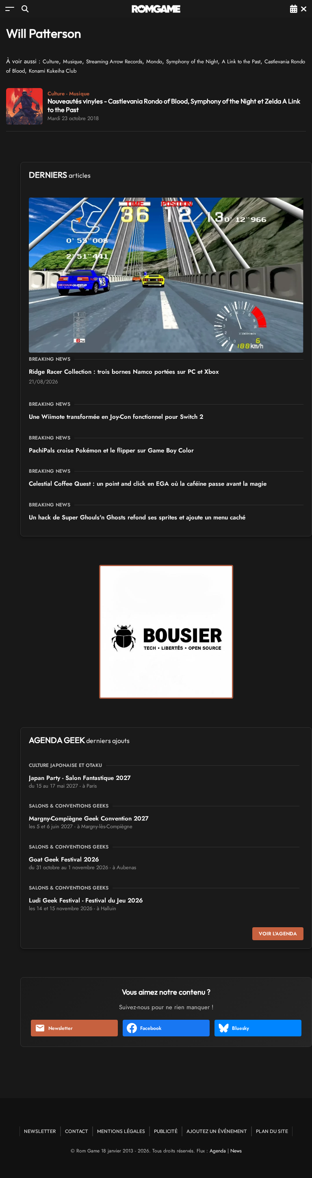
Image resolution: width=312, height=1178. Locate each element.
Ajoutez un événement (216, 1131)
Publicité (166, 1131)
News (236, 1150)
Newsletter (60, 1028)
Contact (76, 1131)
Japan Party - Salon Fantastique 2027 (80, 777)
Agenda (218, 1150)
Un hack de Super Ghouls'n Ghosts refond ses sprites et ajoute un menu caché (137, 517)
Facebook (150, 1028)
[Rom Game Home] (156, 9)
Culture (51, 61)
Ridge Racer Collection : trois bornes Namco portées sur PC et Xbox (124, 371)
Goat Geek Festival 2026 (64, 859)
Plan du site (272, 1131)
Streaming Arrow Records (114, 61)
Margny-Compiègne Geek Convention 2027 (89, 818)
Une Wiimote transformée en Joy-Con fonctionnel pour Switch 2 (116, 416)
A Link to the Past (241, 61)
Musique (72, 61)
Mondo (154, 61)
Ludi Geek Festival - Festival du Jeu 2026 (86, 900)
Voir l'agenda (278, 933)
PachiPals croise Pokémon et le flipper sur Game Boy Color (111, 450)
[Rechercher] (25, 8)
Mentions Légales (121, 1131)
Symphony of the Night (192, 61)
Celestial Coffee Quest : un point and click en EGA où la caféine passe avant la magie (147, 483)
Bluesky (240, 1028)
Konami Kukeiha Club (52, 71)
